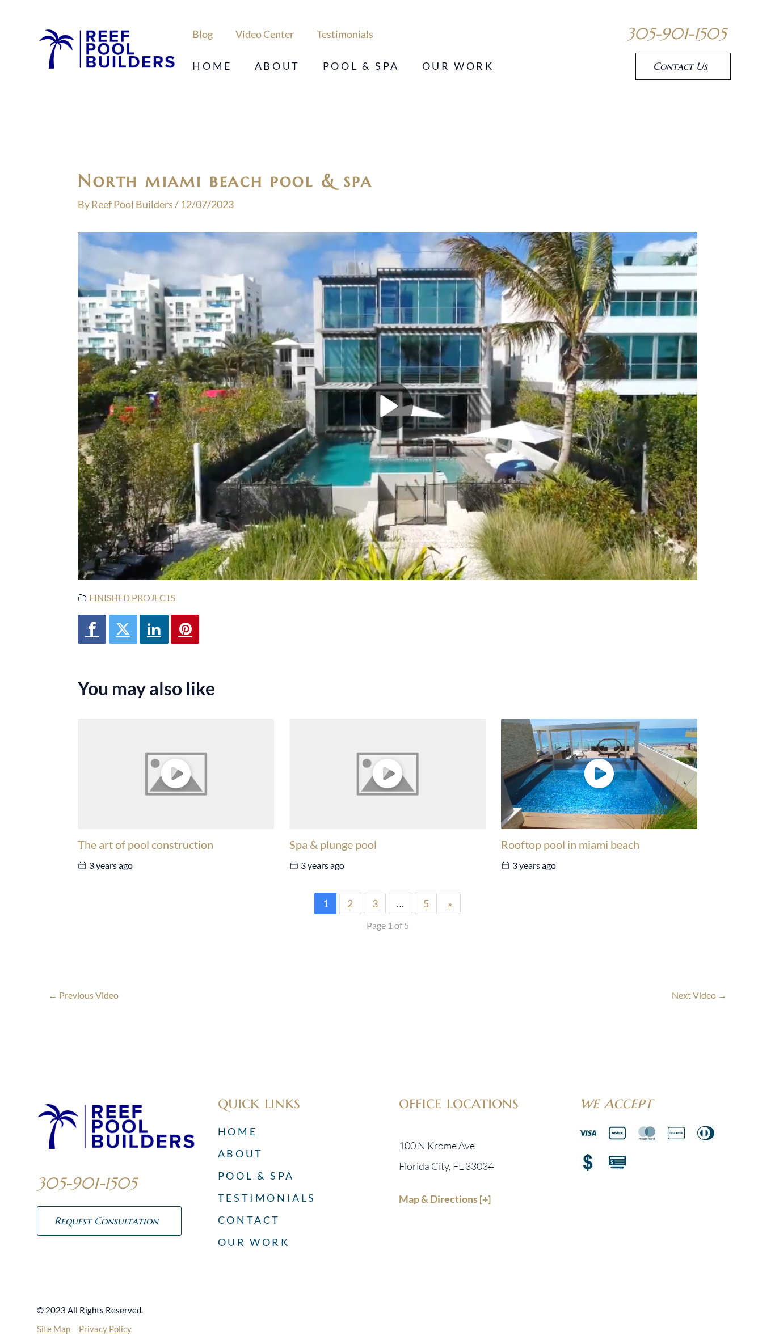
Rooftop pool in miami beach (570, 844)
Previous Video (83, 995)
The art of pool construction (145, 844)
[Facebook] (92, 629)
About (277, 66)
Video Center (264, 34)
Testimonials (345, 34)
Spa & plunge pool (333, 844)
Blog (202, 34)
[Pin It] (185, 629)
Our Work (458, 66)
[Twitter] (123, 629)
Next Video (699, 995)
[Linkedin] (154, 629)
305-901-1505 (676, 34)
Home (211, 66)
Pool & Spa (361, 66)
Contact (249, 1220)
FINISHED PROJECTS (132, 597)
